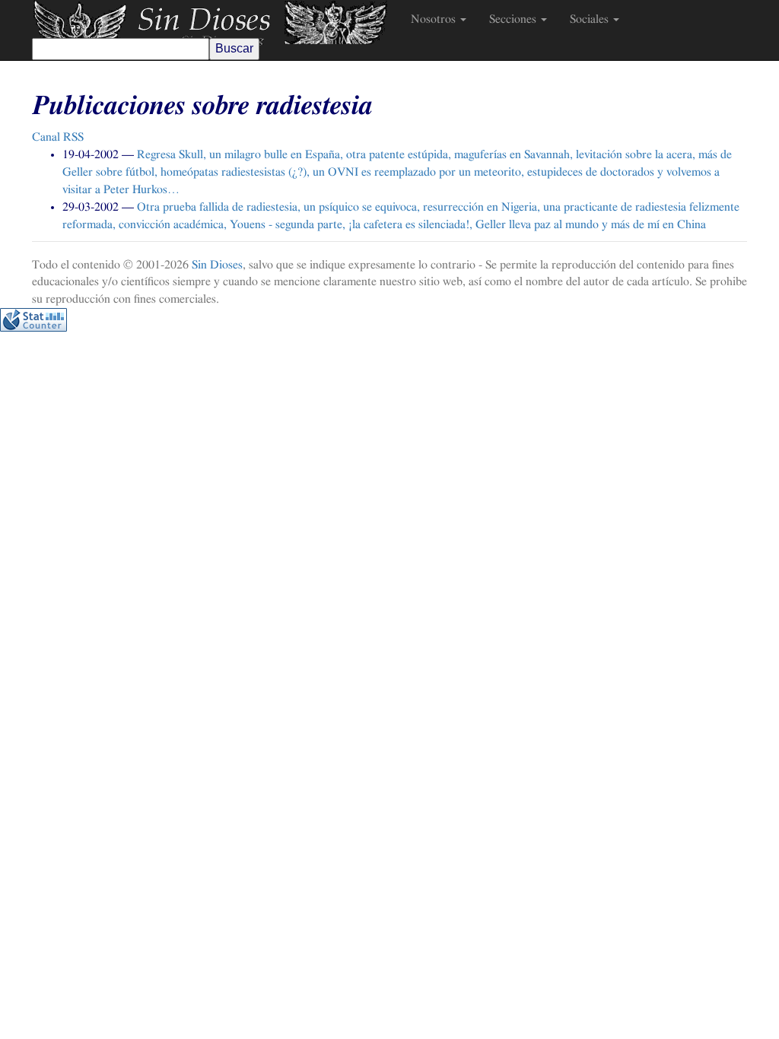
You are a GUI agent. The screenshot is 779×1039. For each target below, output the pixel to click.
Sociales (591, 19)
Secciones (514, 19)
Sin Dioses (217, 265)
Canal (58, 137)
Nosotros (435, 19)
